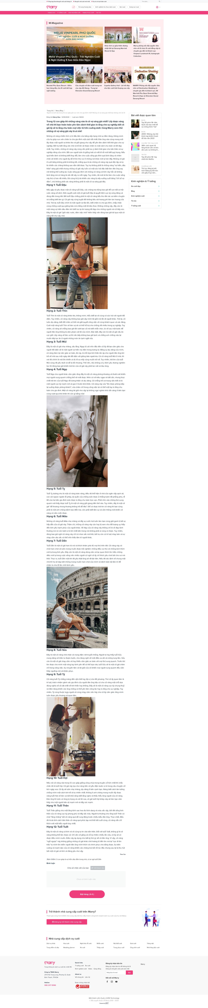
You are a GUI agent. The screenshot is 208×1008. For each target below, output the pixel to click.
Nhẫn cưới (100, 943)
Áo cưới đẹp (135, 186)
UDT (107, 1003)
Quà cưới (133, 943)
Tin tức (98, 12)
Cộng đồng (97, 969)
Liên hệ (87, 977)
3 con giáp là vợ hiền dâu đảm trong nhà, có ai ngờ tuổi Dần (78, 859)
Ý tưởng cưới (61, 12)
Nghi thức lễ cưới (85, 943)
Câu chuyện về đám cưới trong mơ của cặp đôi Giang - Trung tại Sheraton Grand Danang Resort (88, 88)
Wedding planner (69, 947)
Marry (143, 964)
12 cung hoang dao (84, 7)
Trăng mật (150, 943)
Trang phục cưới (88, 12)
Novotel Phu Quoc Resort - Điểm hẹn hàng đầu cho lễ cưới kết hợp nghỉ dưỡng (59, 88)
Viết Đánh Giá (99, 868)
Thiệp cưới (100, 947)
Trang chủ (51, 12)
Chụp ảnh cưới (135, 947)
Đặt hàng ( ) (87, 894)
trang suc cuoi (134, 7)
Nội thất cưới (117, 943)
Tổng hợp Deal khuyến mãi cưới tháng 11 (60, 1)
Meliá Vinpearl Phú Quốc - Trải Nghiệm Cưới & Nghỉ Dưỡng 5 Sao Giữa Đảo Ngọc (74, 58)
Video (90, 969)
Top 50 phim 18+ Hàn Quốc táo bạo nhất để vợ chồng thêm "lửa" (149, 124)
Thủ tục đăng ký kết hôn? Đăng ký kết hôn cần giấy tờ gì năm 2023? (149, 170)
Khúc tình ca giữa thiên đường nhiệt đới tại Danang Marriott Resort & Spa (116, 48)
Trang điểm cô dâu (53, 947)
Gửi (129, 973)
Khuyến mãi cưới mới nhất (82, 1)
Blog (133, 191)
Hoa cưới (66, 943)
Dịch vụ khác (51, 943)
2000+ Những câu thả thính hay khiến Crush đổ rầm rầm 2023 (149, 136)
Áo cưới (87, 965)
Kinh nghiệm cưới (74, 12)
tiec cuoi (122, 7)
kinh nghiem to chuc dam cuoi (105, 7)
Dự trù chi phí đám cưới (99, 1)
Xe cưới (82, 947)
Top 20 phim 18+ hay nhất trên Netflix (149, 158)
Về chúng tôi (79, 977)
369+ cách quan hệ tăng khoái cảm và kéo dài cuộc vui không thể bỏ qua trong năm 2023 (150, 147)
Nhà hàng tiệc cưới (153, 947)
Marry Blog (59, 110)
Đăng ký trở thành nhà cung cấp (68, 922)
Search (159, 1)
